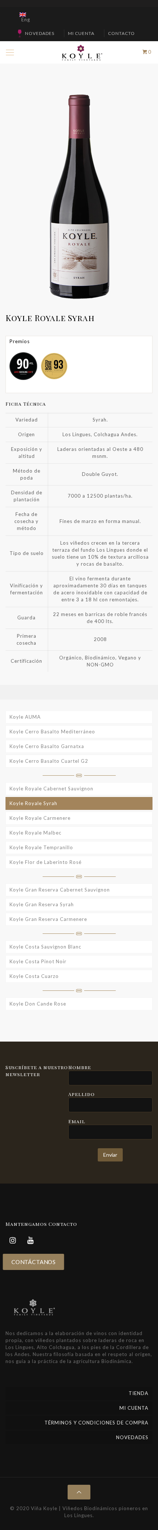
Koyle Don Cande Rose (38, 1004)
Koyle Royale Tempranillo (41, 847)
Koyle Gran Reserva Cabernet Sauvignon (60, 890)
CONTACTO (121, 33)
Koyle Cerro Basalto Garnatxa (47, 746)
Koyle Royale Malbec (35, 833)
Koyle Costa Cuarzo (34, 976)
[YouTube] (30, 1240)
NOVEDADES (39, 33)
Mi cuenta (81, 33)
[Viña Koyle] (82, 52)
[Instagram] (13, 1240)
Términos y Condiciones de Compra (96, 1423)
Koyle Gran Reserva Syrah (42, 904)
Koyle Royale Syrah (33, 803)
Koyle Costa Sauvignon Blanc (45, 947)
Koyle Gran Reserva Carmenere (48, 919)
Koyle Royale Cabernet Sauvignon (51, 788)
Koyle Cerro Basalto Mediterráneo (52, 731)
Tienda (138, 1393)
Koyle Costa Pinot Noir (38, 961)
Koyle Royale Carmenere (40, 818)
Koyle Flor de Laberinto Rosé (46, 862)
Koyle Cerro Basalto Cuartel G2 (49, 761)
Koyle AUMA (25, 717)
